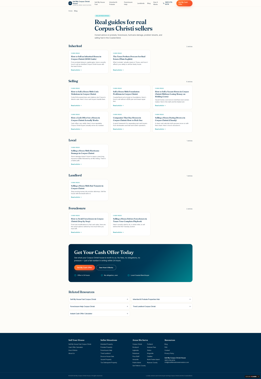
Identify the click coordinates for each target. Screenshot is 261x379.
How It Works (155, 3)
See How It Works (106, 268)
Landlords (140, 3)
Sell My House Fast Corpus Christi (80, 344)
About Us (72, 353)
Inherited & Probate (113, 3)
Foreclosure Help (128, 3)
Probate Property (106, 347)
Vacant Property (106, 359)
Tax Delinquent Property (109, 362)
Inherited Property (107, 344)
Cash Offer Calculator (76, 347)
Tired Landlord (106, 353)
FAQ (166, 347)
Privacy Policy (169, 353)
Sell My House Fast (100, 3)
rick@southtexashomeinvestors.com (177, 362)
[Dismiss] (258, 376)
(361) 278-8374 (169, 3)
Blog (148, 3)
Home (70, 11)
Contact (167, 350)
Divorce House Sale (107, 356)
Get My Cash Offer (183, 3)
